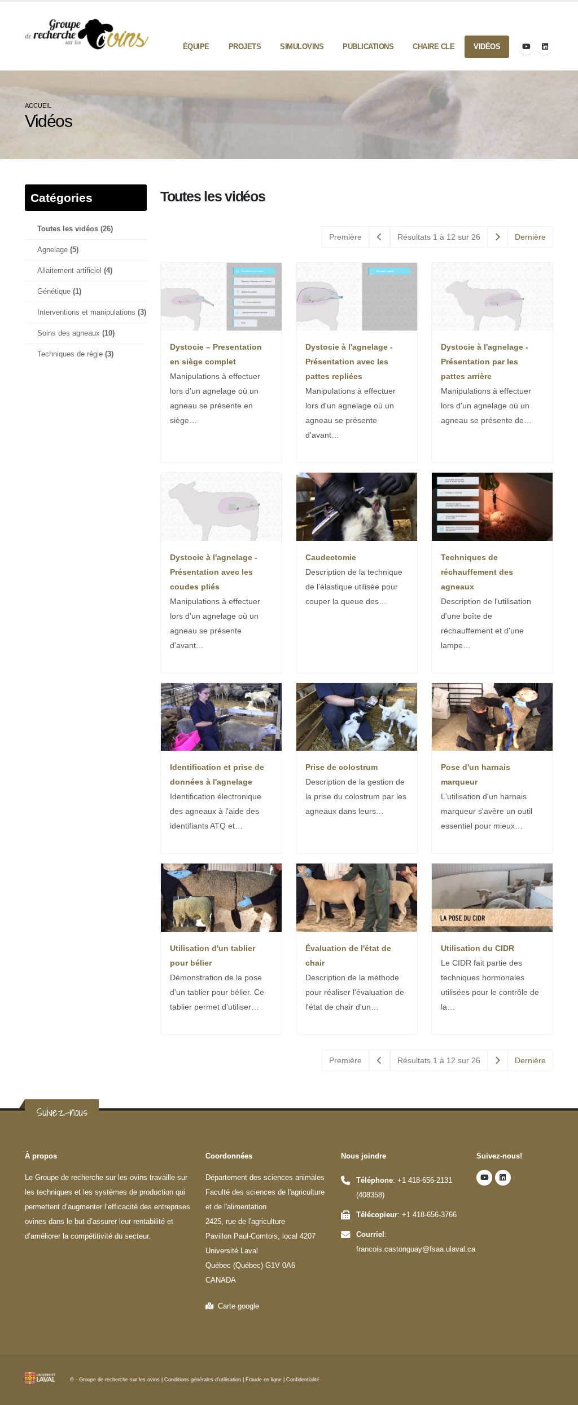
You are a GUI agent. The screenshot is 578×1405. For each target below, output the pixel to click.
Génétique (59, 292)
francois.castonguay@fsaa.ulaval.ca (415, 1249)
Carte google (236, 1306)
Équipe (196, 46)
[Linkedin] (545, 47)
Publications (368, 46)
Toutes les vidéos (75, 229)
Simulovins (301, 46)
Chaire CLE (433, 46)
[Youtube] (526, 47)
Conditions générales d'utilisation (202, 1379)
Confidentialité (302, 1379)
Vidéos (487, 46)
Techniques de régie (75, 354)
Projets (245, 46)
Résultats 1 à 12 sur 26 (438, 236)
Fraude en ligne (264, 1379)
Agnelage (57, 250)
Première (345, 236)
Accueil (38, 105)
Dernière (530, 236)
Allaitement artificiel (74, 271)
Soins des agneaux (76, 333)
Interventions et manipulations (91, 312)
